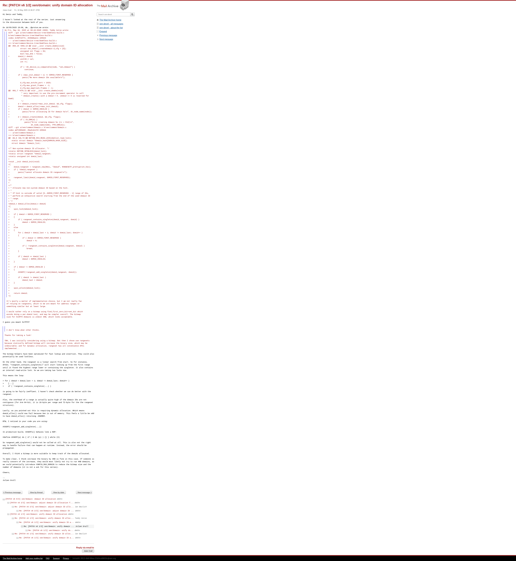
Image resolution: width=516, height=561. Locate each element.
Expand (103, 31)
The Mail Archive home (110, 20)
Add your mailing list (34, 558)
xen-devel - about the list (111, 28)
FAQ (48, 558)
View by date (58, 492)
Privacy (66, 558)
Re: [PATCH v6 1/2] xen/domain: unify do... (51, 530)
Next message (84, 492)
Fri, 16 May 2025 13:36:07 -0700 (27, 10)
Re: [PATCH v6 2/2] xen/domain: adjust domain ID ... (46, 511)
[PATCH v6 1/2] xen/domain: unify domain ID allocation (38, 514)
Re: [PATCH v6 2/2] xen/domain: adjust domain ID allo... (44, 507)
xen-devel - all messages (111, 24)
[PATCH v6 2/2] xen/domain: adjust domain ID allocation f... (42, 503)
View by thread (36, 492)
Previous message (13, 492)
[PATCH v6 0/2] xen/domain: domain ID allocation (30, 499)
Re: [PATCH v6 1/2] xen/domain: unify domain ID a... (46, 522)
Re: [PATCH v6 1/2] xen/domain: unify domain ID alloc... (44, 518)
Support (56, 558)
